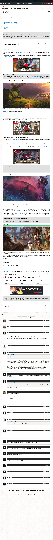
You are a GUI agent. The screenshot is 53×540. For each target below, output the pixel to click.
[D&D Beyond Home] (3, 3)
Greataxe (27, 143)
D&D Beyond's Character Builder (36, 76)
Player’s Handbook (16, 43)
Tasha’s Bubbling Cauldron (27, 204)
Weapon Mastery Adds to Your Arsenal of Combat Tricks (12, 23)
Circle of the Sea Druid (7, 49)
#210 (49, 406)
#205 (49, 345)
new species (39, 108)
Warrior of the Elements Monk (32, 51)
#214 (49, 440)
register (32, 490)
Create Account (49, 3)
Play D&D (9, 3)
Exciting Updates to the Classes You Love (10, 21)
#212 (49, 419)
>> (13, 354)
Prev (18, 317)
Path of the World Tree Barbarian (8, 46)
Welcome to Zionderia (15, 339)
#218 (49, 465)
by (7, 11)
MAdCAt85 (12, 354)
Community (24, 3)
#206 (49, 352)
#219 (49, 471)
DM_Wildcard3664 (13, 421)
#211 (49, 412)
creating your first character (20, 213)
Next (34, 317)
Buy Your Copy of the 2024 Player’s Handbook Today (11, 29)
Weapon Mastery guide (20, 146)
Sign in (44, 3)
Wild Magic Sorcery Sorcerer (18, 52)
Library (18, 3)
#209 (49, 391)
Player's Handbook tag (8, 56)
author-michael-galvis (6, 14)
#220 (49, 477)
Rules (14, 3)
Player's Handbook (12, 14)
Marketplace (30, 3)
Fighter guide (45, 146)
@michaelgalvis (10, 297)
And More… (5, 28)
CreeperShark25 (13, 382)
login (26, 490)
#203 (49, 326)
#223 (49, 483)
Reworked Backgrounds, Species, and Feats (10, 22)
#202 (49, 320)
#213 (49, 430)
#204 (49, 332)
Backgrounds (4, 111)
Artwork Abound (6, 27)
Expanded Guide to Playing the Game (9, 26)
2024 (13, 43)
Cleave (38, 143)
